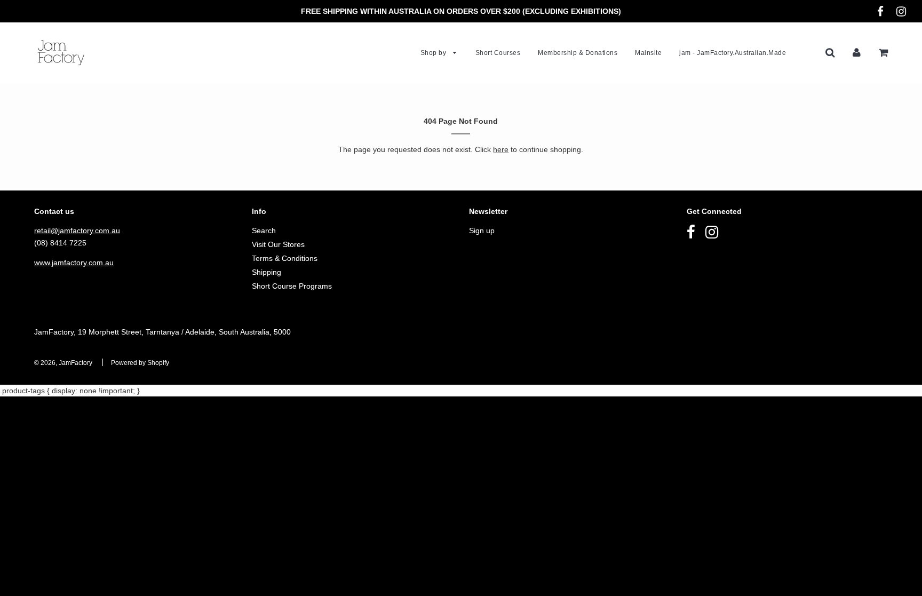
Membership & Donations (577, 53)
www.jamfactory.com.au (74, 262)
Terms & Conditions (284, 258)
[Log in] (857, 52)
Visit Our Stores (278, 244)
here (500, 149)
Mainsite (648, 53)
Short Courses (498, 53)
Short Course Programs (292, 286)
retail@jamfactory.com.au (77, 230)
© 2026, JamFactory (63, 363)
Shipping (266, 272)
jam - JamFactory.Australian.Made (732, 53)
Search (264, 230)
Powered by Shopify (140, 363)
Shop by (434, 53)
